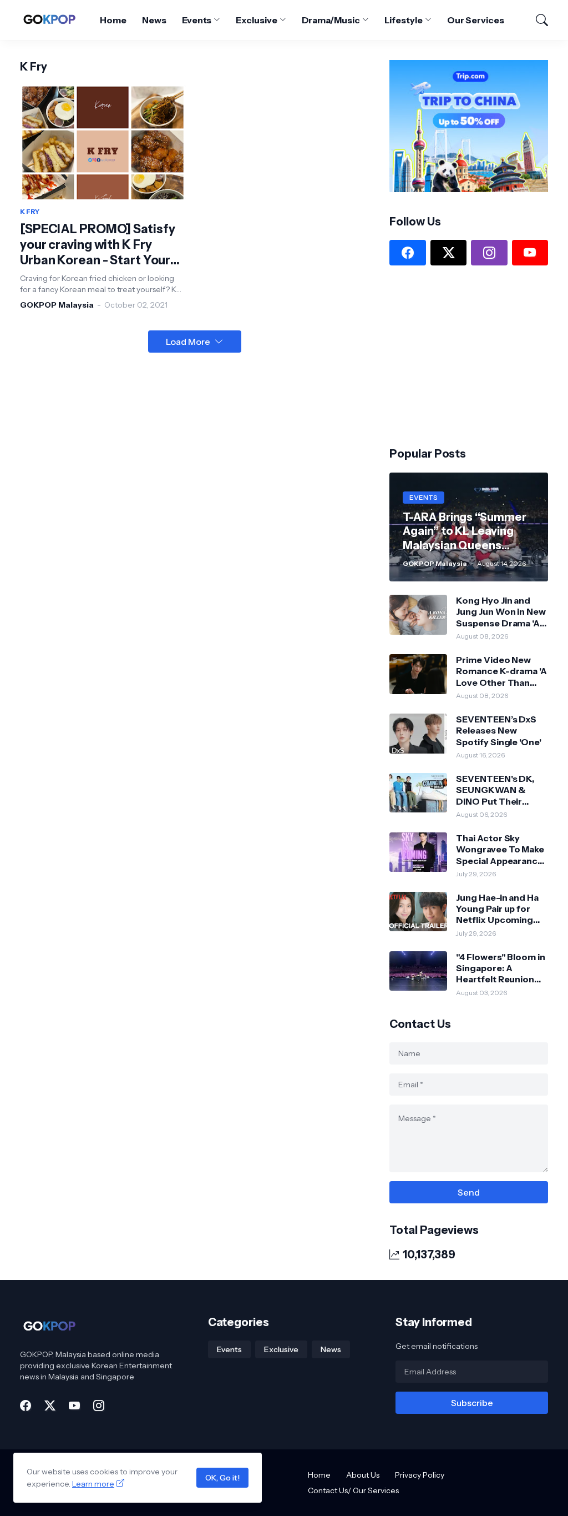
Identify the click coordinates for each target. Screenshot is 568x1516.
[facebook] (407, 252)
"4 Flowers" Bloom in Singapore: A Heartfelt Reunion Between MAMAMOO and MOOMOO (500, 968)
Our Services (475, 20)
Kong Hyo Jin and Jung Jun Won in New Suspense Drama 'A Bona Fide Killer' (500, 612)
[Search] (537, 20)
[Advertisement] (472, 354)
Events (197, 20)
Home (113, 20)
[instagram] (489, 252)
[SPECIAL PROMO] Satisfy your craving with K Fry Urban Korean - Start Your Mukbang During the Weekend (97, 245)
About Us (362, 1475)
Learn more (93, 1484)
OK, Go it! (222, 1478)
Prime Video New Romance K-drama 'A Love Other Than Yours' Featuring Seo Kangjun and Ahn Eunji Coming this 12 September (501, 671)
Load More (188, 341)
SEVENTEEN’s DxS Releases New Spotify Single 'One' (498, 730)
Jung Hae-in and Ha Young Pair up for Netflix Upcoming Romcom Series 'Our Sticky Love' (501, 909)
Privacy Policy (419, 1475)
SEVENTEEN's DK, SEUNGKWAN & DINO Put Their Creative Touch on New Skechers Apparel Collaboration (496, 790)
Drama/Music (331, 20)
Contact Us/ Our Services (353, 1490)
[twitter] (448, 252)
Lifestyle (403, 20)
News (154, 20)
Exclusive (256, 20)
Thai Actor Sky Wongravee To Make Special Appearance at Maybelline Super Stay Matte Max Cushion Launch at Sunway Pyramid (500, 849)
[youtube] (530, 252)
